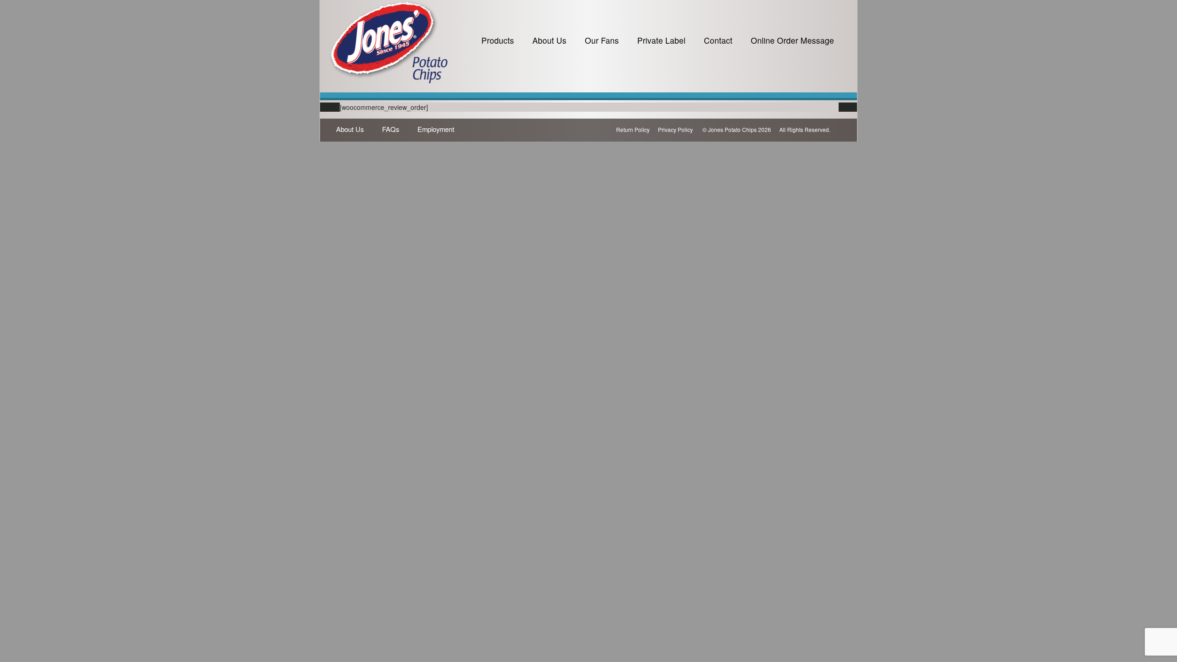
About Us (549, 40)
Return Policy (633, 129)
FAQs (390, 129)
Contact (718, 40)
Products (497, 40)
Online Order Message (792, 40)
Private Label (661, 40)
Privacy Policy (675, 129)
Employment (435, 129)
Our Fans (602, 40)
